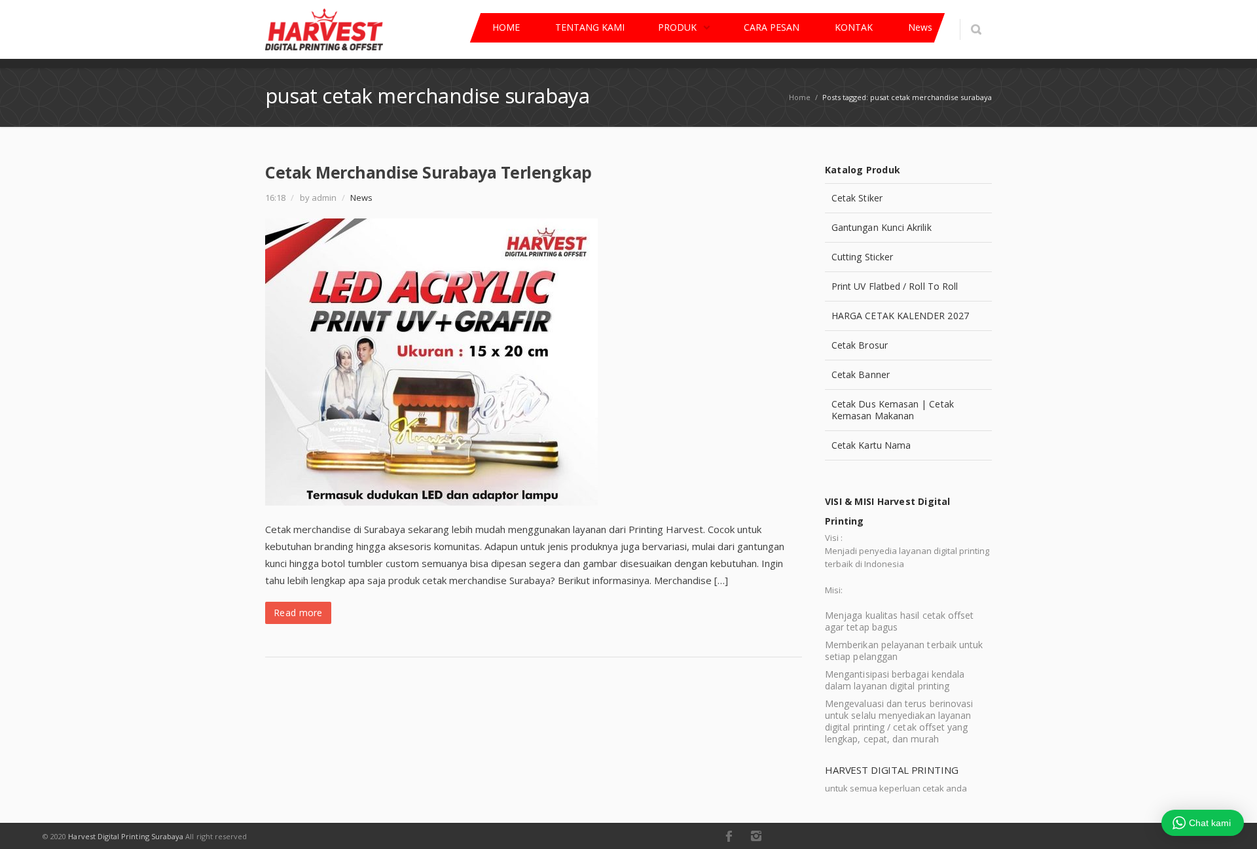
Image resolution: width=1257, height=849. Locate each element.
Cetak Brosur (859, 345)
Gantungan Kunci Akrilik (881, 227)
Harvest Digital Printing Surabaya (125, 836)
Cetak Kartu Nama (871, 445)
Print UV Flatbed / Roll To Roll (894, 286)
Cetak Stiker (857, 198)
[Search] (976, 29)
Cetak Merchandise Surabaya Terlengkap (428, 172)
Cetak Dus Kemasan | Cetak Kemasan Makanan (892, 410)
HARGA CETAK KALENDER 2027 (900, 315)
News (361, 197)
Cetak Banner (860, 374)
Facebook (729, 836)
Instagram (756, 836)
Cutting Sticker (862, 257)
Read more (298, 612)
